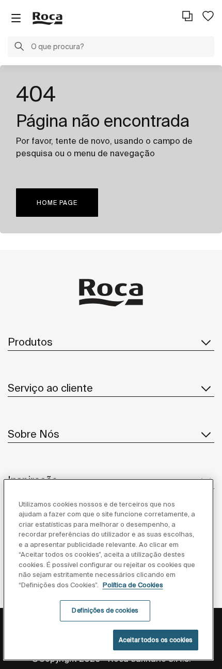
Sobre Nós (33, 434)
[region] (108, 570)
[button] (19, 47)
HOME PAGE (57, 202)
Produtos (30, 342)
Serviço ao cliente (50, 388)
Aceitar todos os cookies (156, 639)
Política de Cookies (133, 585)
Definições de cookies (105, 610)
